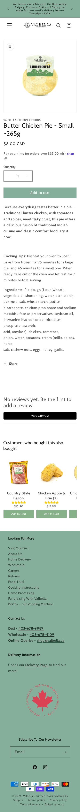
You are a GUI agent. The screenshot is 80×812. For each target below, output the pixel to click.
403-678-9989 (30, 628)
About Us (15, 554)
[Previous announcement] (8, 8)
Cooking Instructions (23, 587)
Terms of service (30, 804)
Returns (14, 576)
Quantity (9, 167)
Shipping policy (54, 804)
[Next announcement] (72, 8)
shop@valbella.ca (50, 640)
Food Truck (16, 582)
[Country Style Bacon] (18, 472)
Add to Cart (18, 514)
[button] (9, 25)
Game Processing (21, 593)
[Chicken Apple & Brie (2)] (51, 472)
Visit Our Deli (18, 548)
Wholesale (16, 565)
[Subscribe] (64, 751)
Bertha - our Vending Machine (31, 604)
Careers (14, 570)
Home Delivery (19, 559)
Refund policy (36, 800)
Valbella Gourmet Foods (38, 795)
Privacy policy (58, 800)
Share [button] (13, 363)
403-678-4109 (42, 634)
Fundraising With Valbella (27, 598)
